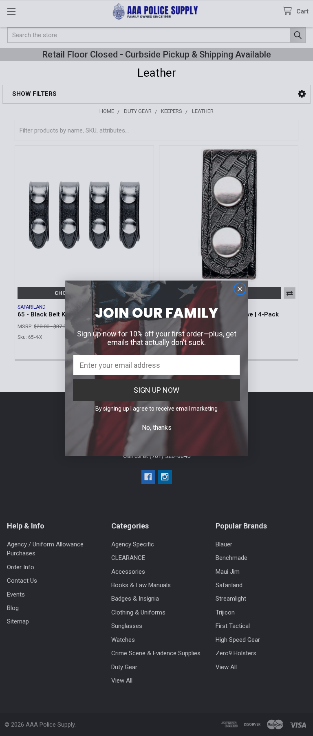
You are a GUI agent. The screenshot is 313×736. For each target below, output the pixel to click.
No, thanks (157, 427)
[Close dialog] (240, 289)
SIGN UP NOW (156, 390)
